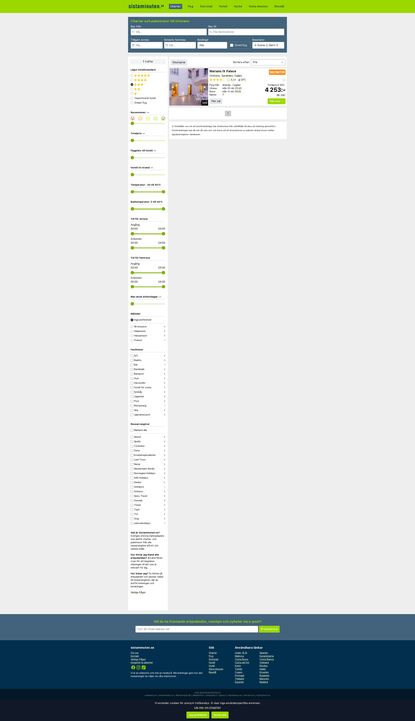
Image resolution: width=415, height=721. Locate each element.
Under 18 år (241, 653)
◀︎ (172, 86)
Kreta (238, 666)
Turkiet (238, 669)
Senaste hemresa (174, 39)
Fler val (215, 101)
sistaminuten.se (166, 695)
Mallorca (239, 656)
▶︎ (205, 86)
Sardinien (227, 75)
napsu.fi (222, 695)
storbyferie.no (263, 695)
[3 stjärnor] (148, 84)
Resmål (279, 6)
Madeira (264, 682)
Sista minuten (258, 6)
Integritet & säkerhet (142, 662)
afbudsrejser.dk (183, 695)
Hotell (223, 6)
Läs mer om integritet (207, 707)
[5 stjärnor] (148, 75)
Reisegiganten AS (211, 693)
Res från (136, 26)
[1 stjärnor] (148, 93)
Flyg (190, 6)
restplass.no (151, 695)
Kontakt (135, 656)
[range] (132, 123)
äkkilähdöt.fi (198, 695)
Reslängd (202, 39)
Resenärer (258, 39)
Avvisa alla (219, 714)
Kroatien (264, 672)
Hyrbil (238, 6)
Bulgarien (264, 675)
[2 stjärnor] (148, 89)
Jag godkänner (198, 714)
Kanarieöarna (267, 656)
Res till (212, 26)
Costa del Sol (242, 662)
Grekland (264, 662)
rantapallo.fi (211, 695)
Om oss (135, 653)
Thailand (239, 679)
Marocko (264, 679)
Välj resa (275, 101)
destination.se (235, 695)
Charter (175, 6)
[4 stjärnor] (148, 80)
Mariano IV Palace (222, 71)
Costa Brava (241, 659)
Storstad (206, 6)
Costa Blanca (267, 659)
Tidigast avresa (140, 39)
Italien (238, 75)
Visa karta (178, 62)
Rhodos (264, 666)
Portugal (239, 675)
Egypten (239, 682)
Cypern (239, 672)
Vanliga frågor (138, 592)
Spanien (264, 653)
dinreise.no (249, 695)
